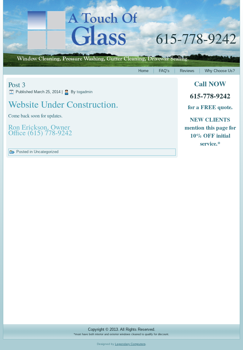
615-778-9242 (196, 37)
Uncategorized (46, 151)
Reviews (187, 71)
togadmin (84, 92)
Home (143, 71)
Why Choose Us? (220, 71)
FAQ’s (164, 71)
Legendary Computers (130, 344)
